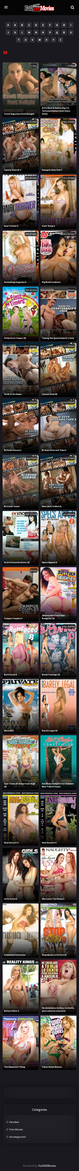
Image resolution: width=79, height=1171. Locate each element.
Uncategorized (17, 1136)
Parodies (14, 1122)
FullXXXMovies (47, 1165)
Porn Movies (16, 1129)
